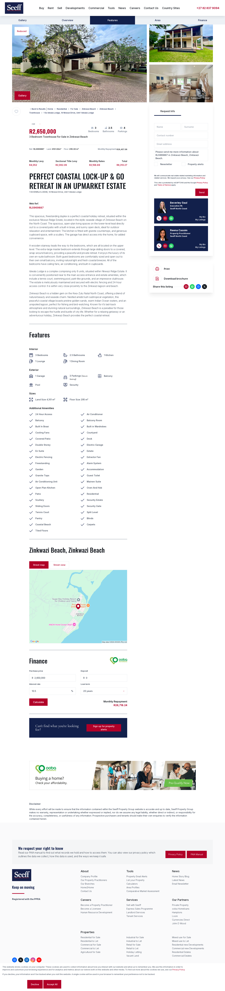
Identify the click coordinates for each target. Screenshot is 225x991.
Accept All (52, 984)
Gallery (22, 20)
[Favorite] (16, 111)
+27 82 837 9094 (208, 8)
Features (113, 20)
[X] (204, 286)
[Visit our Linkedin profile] (26, 959)
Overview (67, 20)
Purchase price (36, 671)
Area (157, 20)
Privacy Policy (199, 178)
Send (201, 192)
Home (50, 109)
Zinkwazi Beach (89, 109)
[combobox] (37, 124)
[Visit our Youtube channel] (39, 959)
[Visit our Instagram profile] (32, 959)
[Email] (186, 286)
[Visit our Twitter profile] (20, 959)
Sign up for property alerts (103, 728)
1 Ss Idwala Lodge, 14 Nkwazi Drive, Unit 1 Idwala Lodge (69, 113)
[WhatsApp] (192, 286)
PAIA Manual (197, 854)
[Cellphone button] (159, 218)
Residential (62, 109)
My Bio (202, 217)
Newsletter (166, 164)
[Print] (157, 269)
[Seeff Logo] (14, 8)
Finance (202, 20)
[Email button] (165, 218)
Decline (35, 984)
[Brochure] (157, 278)
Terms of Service (164, 185)
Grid (207, 98)
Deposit (84, 671)
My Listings (200, 219)
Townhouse (34, 113)
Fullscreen (196, 98)
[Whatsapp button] (171, 218)
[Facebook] (198, 286)
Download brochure (176, 278)
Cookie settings (14, 984)
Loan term (85, 684)
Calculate (38, 702)
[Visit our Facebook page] (14, 959)
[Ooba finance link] (118, 660)
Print (167, 268)
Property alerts (196, 164)
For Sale (74, 109)
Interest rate (34, 684)
